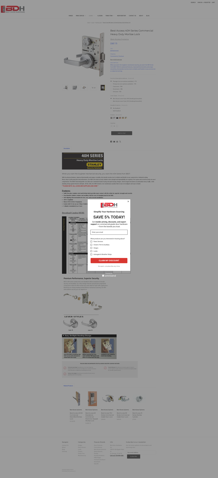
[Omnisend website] (109, 275)
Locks (96, 251)
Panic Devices (98, 241)
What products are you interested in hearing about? (107, 239)
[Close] (128, 201)
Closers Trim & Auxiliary (101, 245)
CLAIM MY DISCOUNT (109, 260)
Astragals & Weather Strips (103, 254)
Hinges (96, 248)
